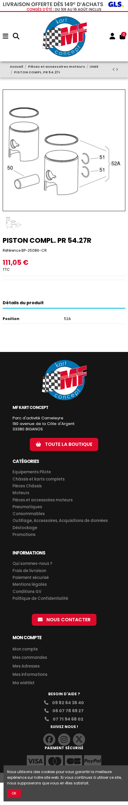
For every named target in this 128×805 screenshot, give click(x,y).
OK (14, 793)
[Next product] (117, 69)
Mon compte (25, 649)
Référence (12, 250)
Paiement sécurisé (31, 577)
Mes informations (30, 674)
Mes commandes (30, 657)
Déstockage (25, 528)
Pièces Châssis (27, 486)
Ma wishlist (24, 683)
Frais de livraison (29, 571)
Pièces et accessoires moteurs (43, 500)
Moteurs (21, 493)
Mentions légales (30, 584)
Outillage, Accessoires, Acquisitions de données (60, 520)
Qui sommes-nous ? (32, 563)
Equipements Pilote (32, 472)
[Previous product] (114, 69)
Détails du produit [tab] (23, 303)
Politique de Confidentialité (40, 598)
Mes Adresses (26, 666)
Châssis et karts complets (39, 479)
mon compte (27, 637)
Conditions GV (27, 591)
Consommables (29, 514)
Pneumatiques (27, 507)
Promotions (24, 534)
